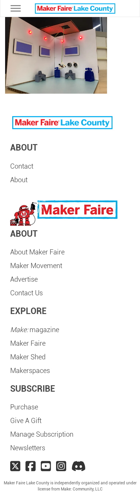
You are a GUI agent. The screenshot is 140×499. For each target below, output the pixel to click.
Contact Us (26, 293)
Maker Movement (36, 266)
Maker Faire (28, 343)
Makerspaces (30, 371)
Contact (21, 166)
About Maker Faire (37, 252)
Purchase (24, 407)
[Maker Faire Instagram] (61, 466)
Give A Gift (25, 421)
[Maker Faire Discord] (78, 466)
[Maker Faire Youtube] (46, 466)
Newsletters (27, 448)
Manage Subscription (41, 434)
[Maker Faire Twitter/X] (15, 466)
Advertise (24, 279)
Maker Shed (28, 357)
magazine (34, 330)
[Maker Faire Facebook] (30, 466)
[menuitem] (70, 166)
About (19, 180)
